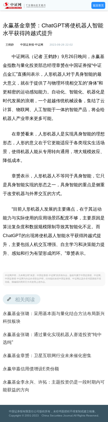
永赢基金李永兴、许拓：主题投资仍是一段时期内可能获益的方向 (54, 386)
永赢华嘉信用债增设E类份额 (31, 368)
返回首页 (98, 5)
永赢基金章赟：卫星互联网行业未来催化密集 (47, 355)
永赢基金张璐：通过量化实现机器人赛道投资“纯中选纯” (52, 338)
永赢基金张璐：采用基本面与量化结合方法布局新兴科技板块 (54, 317)
